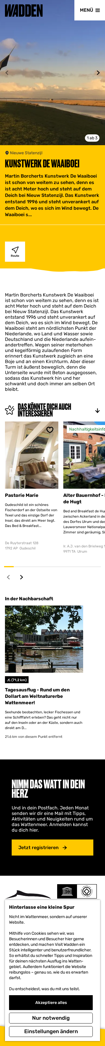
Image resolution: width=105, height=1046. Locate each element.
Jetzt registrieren (38, 847)
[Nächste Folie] (98, 73)
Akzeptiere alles (51, 1002)
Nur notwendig (51, 1018)
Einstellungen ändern (51, 1031)
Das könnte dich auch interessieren (44, 410)
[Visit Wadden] (28, 899)
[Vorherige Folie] (7, 73)
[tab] (92, 138)
